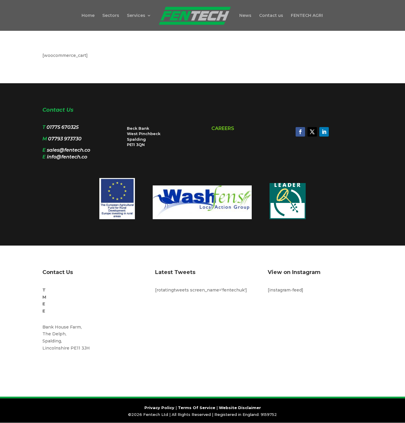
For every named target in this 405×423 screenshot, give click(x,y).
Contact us (271, 15)
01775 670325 (63, 127)
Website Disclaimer (240, 407)
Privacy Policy (159, 407)
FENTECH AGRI (307, 15)
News (245, 15)
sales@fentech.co (68, 150)
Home (88, 15)
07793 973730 (65, 139)
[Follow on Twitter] (312, 132)
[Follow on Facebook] (300, 132)
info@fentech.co (67, 157)
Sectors (110, 15)
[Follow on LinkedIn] (324, 132)
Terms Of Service (196, 407)
